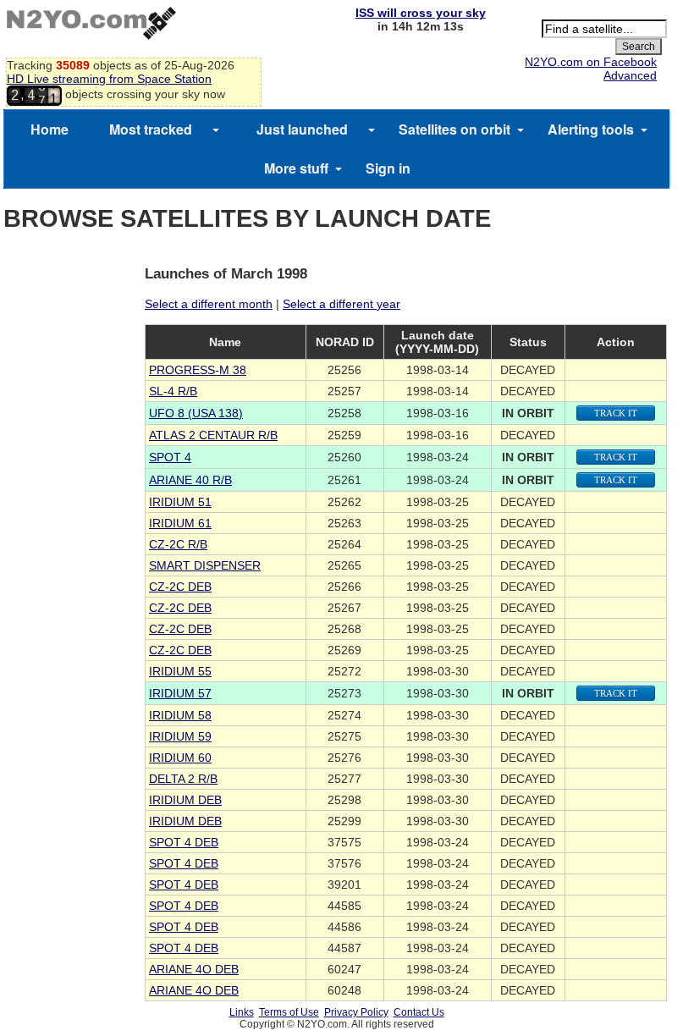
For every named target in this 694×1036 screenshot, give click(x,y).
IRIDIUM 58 (180, 715)
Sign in (388, 168)
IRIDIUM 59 (180, 736)
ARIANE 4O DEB (194, 969)
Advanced (630, 75)
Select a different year (341, 304)
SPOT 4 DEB (183, 842)
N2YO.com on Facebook (591, 62)
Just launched (302, 129)
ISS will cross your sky (420, 12)
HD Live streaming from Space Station (109, 78)
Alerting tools (591, 129)
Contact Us (419, 1012)
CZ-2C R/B (178, 544)
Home (49, 129)
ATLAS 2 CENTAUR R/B (213, 435)
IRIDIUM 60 (180, 757)
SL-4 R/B (173, 391)
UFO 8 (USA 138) (196, 413)
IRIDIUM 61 (180, 523)
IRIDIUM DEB (185, 800)
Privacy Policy (356, 1012)
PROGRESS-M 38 (197, 370)
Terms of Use (289, 1012)
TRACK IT (615, 413)
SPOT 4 (170, 457)
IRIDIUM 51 (180, 502)
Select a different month (209, 304)
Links (241, 1012)
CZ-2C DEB (180, 586)
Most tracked (150, 129)
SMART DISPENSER (205, 565)
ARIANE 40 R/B (190, 480)
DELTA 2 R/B (183, 778)
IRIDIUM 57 (180, 693)
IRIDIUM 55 (180, 671)
